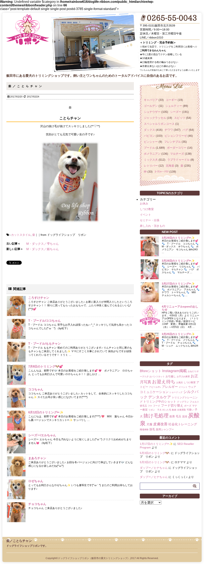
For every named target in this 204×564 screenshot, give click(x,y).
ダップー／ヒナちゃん (154, 467)
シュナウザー (152, 111)
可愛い (190, 409)
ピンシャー (151, 141)
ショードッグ (175, 392)
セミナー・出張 (149, 220)
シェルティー (173, 105)
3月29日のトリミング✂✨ (178, 237)
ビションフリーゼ (176, 135)
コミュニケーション (154, 392)
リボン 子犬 (155, 410)
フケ (150, 406)
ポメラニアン (152, 153)
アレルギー (170, 386)
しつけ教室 (147, 209)
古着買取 (181, 410)
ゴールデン (151, 105)
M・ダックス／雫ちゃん (42, 243)
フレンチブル (172, 141)
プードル (149, 147)
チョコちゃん (37, 504)
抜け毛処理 (156, 415)
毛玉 (178, 416)
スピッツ (179, 117)
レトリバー (151, 165)
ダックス (149, 129)
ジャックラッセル (155, 117)
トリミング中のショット (159, 401)
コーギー (171, 99)
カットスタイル (21, 234)
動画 (174, 410)
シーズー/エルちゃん (42, 435)
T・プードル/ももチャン (44, 343)
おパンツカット (157, 376)
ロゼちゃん (35, 481)
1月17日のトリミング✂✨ (156, 443)
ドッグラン (183, 401)
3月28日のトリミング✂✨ (178, 260)
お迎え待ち (164, 381)
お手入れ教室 (183, 376)
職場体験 (144, 429)
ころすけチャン (38, 297)
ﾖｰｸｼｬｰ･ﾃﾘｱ (162, 171)
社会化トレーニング (182, 424)
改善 (172, 416)
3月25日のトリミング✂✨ (178, 334)
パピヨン (149, 135)
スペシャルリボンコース (159, 123)
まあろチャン (37, 458)
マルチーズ (177, 153)
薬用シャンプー (165, 429)
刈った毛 (166, 410)
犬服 (149, 424)
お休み (144, 203)
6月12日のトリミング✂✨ (45, 412)
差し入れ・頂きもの (152, 225)
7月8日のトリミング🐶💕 (45, 366)
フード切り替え (172, 405)
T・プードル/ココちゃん (44, 320)
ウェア (192, 386)
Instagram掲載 (174, 370)
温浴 (184, 416)
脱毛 (152, 429)
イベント (145, 214)
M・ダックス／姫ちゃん (42, 249)
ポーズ (187, 405)
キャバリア (151, 99)
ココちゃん (35, 389)
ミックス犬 (151, 159)
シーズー (175, 111)
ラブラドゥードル (178, 159)
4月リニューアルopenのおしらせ (180, 308)
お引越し (171, 376)
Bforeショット (150, 371)
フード (156, 405)
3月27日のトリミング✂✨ (178, 283)
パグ (185, 129)
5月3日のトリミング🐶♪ (155, 453)
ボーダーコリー (176, 147)
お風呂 (179, 382)
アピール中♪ (155, 387)
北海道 (170, 165)
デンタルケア (159, 397)
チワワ (169, 129)
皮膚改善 (160, 424)
